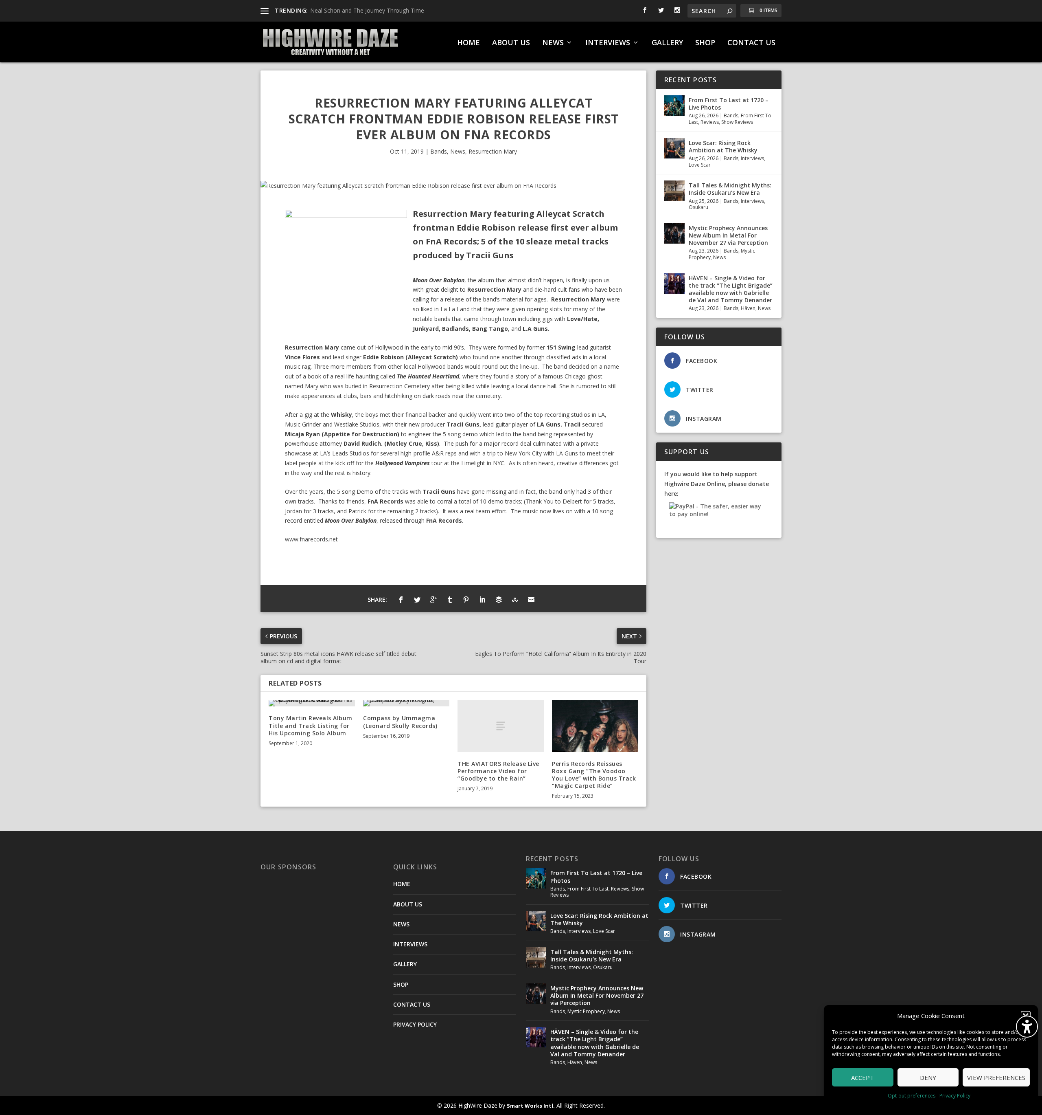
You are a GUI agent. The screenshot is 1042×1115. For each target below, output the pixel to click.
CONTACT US (751, 43)
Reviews (710, 122)
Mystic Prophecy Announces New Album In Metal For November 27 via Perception (728, 235)
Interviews (752, 158)
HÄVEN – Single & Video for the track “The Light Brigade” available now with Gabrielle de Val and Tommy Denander (731, 289)
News (457, 151)
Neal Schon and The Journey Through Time (367, 10)
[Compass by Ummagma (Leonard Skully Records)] (406, 703)
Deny (928, 1077)
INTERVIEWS (607, 43)
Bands (438, 151)
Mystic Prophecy (586, 1011)
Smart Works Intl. (531, 1105)
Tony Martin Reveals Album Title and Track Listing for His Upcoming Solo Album (310, 725)
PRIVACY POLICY (415, 1024)
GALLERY (667, 43)
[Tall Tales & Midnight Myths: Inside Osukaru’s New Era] (674, 190)
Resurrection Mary (492, 151)
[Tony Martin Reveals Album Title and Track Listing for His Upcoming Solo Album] (312, 703)
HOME (468, 43)
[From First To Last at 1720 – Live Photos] (674, 105)
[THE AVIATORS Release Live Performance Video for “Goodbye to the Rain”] (501, 726)
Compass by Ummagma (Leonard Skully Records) (400, 721)
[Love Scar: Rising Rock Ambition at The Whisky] (674, 148)
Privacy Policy (954, 1095)
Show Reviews (737, 122)
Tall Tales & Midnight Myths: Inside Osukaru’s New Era (730, 188)
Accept (862, 1077)
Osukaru (698, 207)
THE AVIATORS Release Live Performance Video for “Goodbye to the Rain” (498, 771)
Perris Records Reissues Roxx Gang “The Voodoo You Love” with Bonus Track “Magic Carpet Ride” (594, 775)
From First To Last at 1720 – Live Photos (728, 103)
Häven (748, 308)
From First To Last (588, 888)
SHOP (705, 43)
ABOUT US (511, 43)
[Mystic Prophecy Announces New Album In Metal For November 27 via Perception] (674, 233)
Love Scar (700, 164)
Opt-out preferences (911, 1095)
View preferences (996, 1077)
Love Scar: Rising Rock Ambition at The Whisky (723, 146)
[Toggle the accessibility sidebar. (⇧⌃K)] (1027, 1027)
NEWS (553, 43)
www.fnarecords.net (311, 539)
